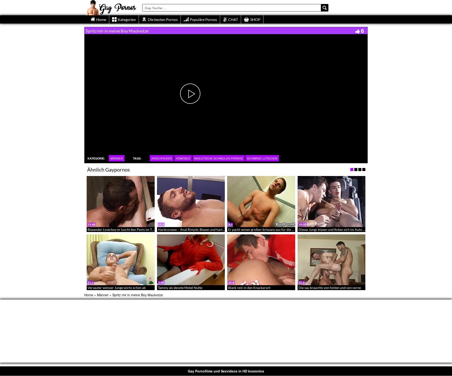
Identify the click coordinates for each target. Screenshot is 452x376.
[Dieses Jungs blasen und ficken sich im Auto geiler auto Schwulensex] (332, 201)
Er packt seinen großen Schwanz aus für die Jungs (264, 230)
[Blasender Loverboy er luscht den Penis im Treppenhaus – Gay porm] (121, 201)
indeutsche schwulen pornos (218, 158)
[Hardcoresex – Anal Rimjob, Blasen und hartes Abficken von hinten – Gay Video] (191, 201)
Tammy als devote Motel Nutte (180, 288)
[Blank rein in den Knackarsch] (261, 259)
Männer (116, 158)
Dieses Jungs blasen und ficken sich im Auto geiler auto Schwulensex (348, 230)
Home (88, 294)
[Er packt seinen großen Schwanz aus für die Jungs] (261, 201)
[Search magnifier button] (324, 8)
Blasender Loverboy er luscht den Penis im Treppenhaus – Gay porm (137, 230)
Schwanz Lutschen (262, 158)
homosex (183, 158)
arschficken (161, 158)
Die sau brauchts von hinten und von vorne (330, 288)
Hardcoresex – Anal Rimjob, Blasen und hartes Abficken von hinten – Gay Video (216, 230)
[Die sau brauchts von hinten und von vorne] (332, 259)
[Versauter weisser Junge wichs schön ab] (121, 259)
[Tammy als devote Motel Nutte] (191, 259)
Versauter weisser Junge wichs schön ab (117, 288)
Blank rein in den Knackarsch (249, 288)
